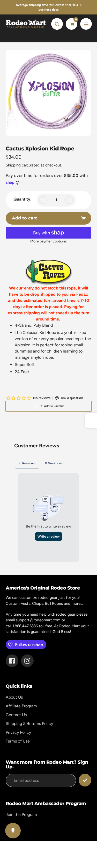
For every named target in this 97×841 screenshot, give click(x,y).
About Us (14, 697)
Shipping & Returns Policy (29, 723)
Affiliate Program (21, 706)
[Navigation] (86, 24)
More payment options (48, 241)
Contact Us (16, 714)
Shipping (13, 165)
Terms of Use (18, 741)
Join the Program (21, 814)
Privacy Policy (18, 732)
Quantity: (22, 199)
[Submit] (85, 780)
